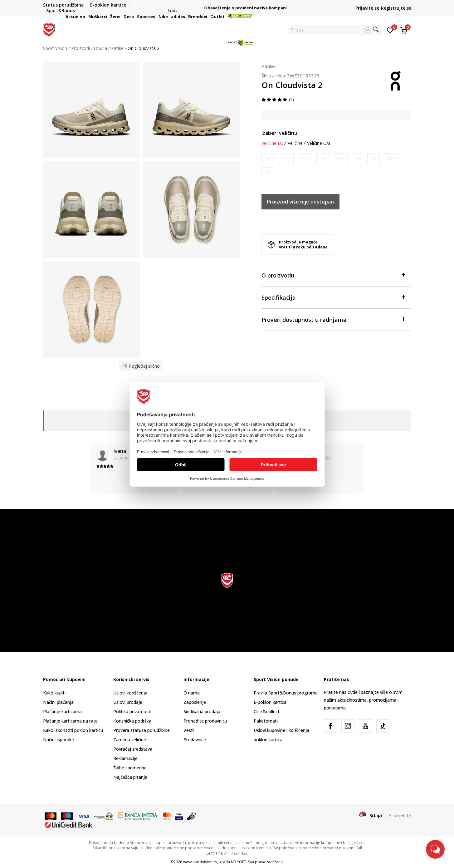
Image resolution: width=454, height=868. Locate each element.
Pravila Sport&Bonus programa (286, 693)
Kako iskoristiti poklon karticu (73, 730)
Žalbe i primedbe (130, 768)
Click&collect (267, 711)
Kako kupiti (54, 693)
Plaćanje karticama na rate (70, 721)
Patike (268, 66)
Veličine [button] (295, 143)
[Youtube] (365, 726)
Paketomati (266, 721)
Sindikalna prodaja (201, 711)
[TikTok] (383, 726)
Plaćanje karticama (62, 711)
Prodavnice (194, 740)
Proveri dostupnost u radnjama (304, 319)
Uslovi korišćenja (130, 693)
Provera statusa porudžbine (141, 730)
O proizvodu (277, 275)
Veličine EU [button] (272, 143)
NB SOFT (238, 862)
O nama (191, 693)
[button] (86, 16)
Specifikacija (278, 297)
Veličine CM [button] (318, 143)
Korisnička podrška (132, 721)
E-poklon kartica (270, 702)
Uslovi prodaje (127, 702)
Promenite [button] (399, 815)
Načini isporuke (58, 740)
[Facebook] (330, 726)
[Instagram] (348, 726)
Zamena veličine (129, 740)
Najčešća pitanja (130, 777)
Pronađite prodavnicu (205, 721)
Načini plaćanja (58, 702)
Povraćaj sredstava (132, 749)
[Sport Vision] (49, 29)
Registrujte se (396, 8)
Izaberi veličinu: (280, 133)
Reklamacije (125, 758)
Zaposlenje (194, 702)
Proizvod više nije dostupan (300, 201)
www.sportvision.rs (200, 862)
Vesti (188, 730)
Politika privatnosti (132, 711)
